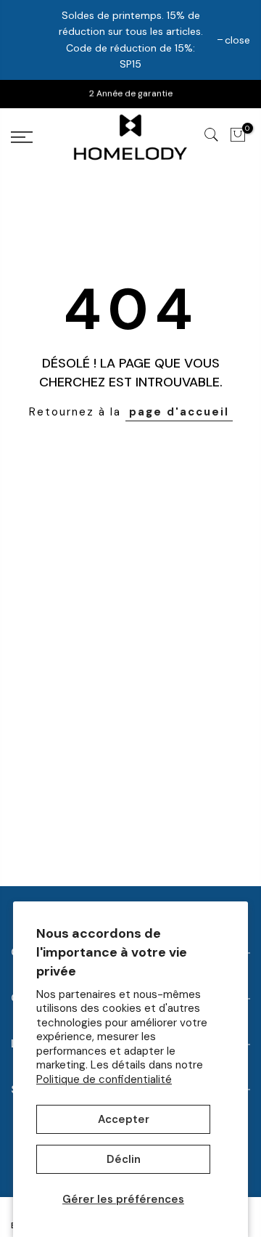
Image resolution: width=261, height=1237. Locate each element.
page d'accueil (179, 412)
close (237, 39)
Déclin (124, 1159)
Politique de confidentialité (104, 1079)
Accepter (123, 1119)
